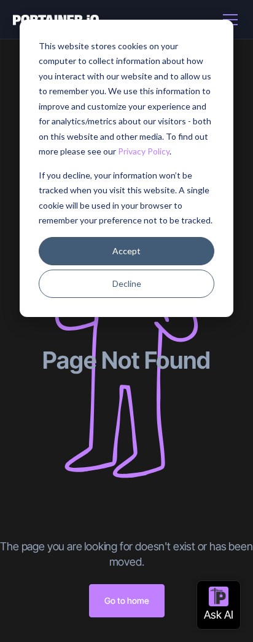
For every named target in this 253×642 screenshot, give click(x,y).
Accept (126, 251)
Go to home (126, 600)
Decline (126, 283)
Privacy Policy (143, 151)
